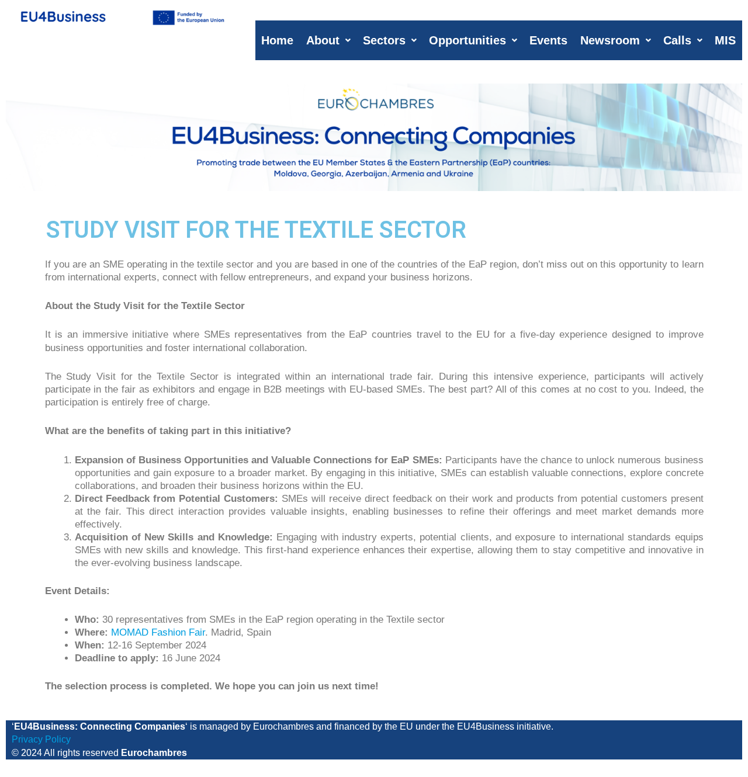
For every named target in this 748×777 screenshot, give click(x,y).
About (323, 40)
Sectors (384, 40)
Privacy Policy (41, 739)
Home (277, 40)
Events (548, 40)
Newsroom (610, 40)
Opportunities (467, 40)
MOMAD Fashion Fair (158, 632)
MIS (725, 40)
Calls (677, 40)
